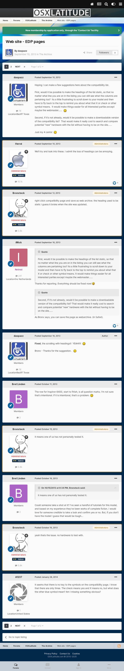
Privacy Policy (50, 653)
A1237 (18, 577)
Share (88, 52)
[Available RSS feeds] (119, 646)
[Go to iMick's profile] (18, 257)
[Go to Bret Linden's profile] (18, 399)
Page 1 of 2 (36, 66)
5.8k (19, 230)
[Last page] (24, 67)
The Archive (45, 54)
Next (17, 66)
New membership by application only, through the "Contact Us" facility (62, 30)
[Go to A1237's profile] (18, 592)
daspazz (22, 50)
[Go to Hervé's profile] (18, 159)
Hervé (18, 143)
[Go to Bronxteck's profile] (18, 208)
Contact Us (65, 653)
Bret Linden (18, 384)
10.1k (19, 181)
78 (19, 110)
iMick (19, 242)
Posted (47, 77)
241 (20, 276)
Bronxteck (19, 193)
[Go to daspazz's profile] (9, 52)
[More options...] (116, 77)
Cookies (76, 653)
